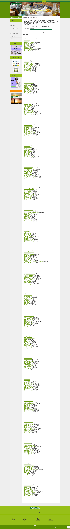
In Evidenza (25, 519)
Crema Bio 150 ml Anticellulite (28, 490)
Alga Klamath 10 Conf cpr (28, 399)
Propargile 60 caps (27, 487)
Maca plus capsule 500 (27, 67)
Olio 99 (25, 53)
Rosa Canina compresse (28, 43)
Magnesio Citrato (26, 44)
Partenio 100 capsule (27, 366)
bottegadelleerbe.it (14, 518)
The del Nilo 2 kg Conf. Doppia (28, 63)
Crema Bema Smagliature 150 (28, 384)
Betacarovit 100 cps (27, 93)
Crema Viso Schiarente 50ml (28, 195)
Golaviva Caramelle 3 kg (28, 145)
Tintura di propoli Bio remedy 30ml (29, 169)
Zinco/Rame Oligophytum (28, 172)
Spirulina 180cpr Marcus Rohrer (29, 465)
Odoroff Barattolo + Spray (28, 125)
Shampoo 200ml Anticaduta (28, 386)
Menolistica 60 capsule (27, 488)
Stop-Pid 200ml (26, 117)
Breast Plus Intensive (27, 281)
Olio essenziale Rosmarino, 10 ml (29, 283)
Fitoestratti (12, 30)
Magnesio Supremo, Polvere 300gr (29, 274)
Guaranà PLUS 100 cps (27, 72)
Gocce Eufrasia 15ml (27, 217)
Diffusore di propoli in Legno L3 (29, 326)
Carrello (37, 518)
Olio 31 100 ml (26, 109)
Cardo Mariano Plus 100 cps (28, 370)
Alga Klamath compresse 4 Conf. (29, 105)
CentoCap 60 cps (26, 360)
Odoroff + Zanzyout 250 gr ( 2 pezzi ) (29, 132)
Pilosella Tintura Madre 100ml (28, 467)
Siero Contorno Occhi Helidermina (29, 64)
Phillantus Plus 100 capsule (28, 296)
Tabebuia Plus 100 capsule (28, 315)
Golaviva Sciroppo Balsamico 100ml (29, 446)
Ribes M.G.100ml (26, 472)
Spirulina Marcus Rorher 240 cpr (29, 316)
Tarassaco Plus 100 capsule (28, 365)
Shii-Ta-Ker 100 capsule (27, 486)
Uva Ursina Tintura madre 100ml (29, 409)
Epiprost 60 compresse (27, 61)
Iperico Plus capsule (27, 493)
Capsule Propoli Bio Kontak (28, 295)
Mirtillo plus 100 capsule (27, 66)
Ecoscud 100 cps (26, 216)
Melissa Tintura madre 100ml (28, 411)
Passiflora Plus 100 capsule (28, 85)
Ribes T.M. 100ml (26, 150)
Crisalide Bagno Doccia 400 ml (28, 402)
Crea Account (37, 522)
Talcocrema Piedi (26, 378)
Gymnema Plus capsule (27, 103)
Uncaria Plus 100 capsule (28, 300)
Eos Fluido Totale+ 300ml (28, 50)
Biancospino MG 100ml (27, 128)
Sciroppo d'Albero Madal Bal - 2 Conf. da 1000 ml (31, 166)
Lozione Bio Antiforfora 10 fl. (28, 389)
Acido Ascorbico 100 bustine (28, 192)
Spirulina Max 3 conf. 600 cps (28, 391)
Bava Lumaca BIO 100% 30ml (28, 222)
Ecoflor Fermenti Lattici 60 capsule (29, 361)
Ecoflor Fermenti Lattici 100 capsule (29, 171)
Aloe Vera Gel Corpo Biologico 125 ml (29, 208)
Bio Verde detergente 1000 (28, 158)
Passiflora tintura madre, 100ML (29, 494)
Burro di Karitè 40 (27, 256)
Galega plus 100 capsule (28, 306)
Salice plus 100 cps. (27, 336)
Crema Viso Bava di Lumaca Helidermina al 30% (31, 212)
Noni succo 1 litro (26, 90)
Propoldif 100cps (26, 325)
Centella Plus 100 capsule (28, 362)
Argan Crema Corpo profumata (28, 347)
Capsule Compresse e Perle (14, 28)
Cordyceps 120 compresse (28, 124)
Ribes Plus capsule (27, 302)
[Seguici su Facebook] (18, 17)
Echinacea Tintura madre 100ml (29, 82)
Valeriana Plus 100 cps (27, 364)
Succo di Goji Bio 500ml (27, 294)
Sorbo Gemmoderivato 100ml (28, 230)
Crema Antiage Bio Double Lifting (29, 112)
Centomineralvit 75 (27, 146)
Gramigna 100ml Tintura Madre (29, 424)
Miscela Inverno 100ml (27, 173)
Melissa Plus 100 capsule (28, 305)
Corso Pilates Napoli (27, 108)
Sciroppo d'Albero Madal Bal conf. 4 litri (30, 48)
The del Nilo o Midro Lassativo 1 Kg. (29, 338)
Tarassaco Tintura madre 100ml (29, 410)
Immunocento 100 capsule (28, 196)
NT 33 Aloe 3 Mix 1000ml (28, 262)
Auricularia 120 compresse (28, 138)
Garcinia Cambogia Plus (28, 368)
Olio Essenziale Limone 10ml (28, 454)
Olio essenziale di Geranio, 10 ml (29, 276)
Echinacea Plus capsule (27, 214)
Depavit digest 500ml (27, 234)
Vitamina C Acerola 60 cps (28, 168)
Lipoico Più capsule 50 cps (28, 104)
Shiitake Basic (26, 41)
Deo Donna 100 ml (27, 379)
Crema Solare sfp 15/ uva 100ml (29, 349)
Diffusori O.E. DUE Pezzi (28, 406)
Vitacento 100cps (26, 215)
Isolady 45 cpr (26, 340)
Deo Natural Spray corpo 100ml (29, 241)
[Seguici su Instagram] (19, 17)
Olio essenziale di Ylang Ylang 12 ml (29, 278)
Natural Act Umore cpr (27, 253)
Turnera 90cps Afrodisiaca (28, 448)
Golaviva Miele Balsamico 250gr (29, 445)
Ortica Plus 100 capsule (27, 297)
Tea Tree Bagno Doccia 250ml (28, 449)
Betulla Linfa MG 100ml (27, 434)
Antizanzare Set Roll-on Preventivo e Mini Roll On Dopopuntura (33, 261)
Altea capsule (26, 148)
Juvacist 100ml (26, 263)
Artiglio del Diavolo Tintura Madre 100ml (30, 428)
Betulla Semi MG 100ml (27, 286)
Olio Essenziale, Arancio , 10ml (28, 450)
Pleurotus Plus (26, 45)
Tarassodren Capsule (27, 149)
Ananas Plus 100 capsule (28, 88)
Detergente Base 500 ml (28, 147)
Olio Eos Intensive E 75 (27, 322)
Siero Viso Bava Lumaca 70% (28, 221)
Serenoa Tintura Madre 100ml (28, 422)
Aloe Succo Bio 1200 (27, 39)
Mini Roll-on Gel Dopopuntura (28, 401)
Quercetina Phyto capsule (28, 159)
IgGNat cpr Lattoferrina (27, 157)
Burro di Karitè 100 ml (27, 341)
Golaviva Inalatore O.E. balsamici (29, 131)
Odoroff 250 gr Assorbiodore (28, 134)
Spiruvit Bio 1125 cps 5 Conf (28, 239)
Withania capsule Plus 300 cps (28, 279)
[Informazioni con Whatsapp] (20, 17)
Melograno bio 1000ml (27, 255)
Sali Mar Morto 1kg (27, 477)
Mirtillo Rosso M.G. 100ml (28, 432)
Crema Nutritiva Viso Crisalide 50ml (29, 176)
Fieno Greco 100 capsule (28, 371)
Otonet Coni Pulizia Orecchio (28, 342)
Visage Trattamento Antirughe (28, 198)
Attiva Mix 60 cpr (26, 62)
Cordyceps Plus (26, 52)
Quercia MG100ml (27, 430)
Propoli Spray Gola (27, 232)
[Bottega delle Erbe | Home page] (16, 4)
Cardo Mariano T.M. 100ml (28, 427)
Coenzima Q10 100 (27, 259)
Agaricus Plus (26, 51)
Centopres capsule (27, 471)
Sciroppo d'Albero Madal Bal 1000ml (29, 442)
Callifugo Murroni (26, 87)
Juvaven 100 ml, (26, 473)
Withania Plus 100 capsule (28, 344)
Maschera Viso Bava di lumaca (28, 209)
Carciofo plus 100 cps (27, 70)
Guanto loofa (26, 463)
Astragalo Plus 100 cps (27, 369)
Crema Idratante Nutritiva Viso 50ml (29, 400)
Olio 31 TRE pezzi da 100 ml (28, 167)
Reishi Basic (26, 47)
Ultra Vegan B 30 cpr (27, 84)
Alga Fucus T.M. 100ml (27, 95)
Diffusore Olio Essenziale (28, 489)
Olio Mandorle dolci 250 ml (28, 359)
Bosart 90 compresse (27, 475)
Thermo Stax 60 (26, 343)
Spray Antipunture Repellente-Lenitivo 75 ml (30, 115)
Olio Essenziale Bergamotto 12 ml (29, 451)
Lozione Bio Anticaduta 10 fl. (28, 390)
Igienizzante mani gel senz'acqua (29, 285)
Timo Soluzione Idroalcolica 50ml (29, 174)
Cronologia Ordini (38, 519)
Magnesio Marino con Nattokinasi (29, 42)
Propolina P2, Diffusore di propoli (29, 254)
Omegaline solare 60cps (28, 470)
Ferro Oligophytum (27, 199)
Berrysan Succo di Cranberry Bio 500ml (30, 265)
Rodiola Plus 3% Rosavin (28, 495)
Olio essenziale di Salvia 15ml (28, 275)
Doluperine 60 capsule (27, 91)
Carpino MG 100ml (27, 237)
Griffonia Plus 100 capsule (28, 298)
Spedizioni (50, 519)
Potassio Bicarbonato (27, 193)
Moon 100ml (26, 339)
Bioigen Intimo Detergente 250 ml (29, 383)
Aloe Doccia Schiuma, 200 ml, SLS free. (30, 73)
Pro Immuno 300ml (27, 324)
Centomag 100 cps (27, 447)
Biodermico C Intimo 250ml (28, 220)
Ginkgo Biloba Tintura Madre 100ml (29, 412)
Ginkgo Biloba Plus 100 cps (28, 367)
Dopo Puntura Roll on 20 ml (28, 130)
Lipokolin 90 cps (26, 231)
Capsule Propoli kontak (27, 106)
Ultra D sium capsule (27, 273)
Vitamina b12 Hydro (27, 69)
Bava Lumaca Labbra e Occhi (28, 210)
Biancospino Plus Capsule (28, 92)
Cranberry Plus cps (27, 175)
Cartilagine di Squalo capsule (28, 89)
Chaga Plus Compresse (27, 46)
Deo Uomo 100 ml (27, 380)
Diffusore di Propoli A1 (27, 408)
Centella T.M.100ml (27, 426)
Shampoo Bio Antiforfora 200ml (29, 387)
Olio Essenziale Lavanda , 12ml (29, 452)
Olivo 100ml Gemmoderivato (28, 431)
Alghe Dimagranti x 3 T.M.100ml (29, 327)
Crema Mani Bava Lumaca (28, 200)
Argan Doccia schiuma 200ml (28, 346)
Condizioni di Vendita (51, 520)
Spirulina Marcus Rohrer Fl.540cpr (29, 189)
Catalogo (25, 518)
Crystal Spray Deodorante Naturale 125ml (30, 469)
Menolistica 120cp (27, 94)
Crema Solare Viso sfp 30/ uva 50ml (29, 348)
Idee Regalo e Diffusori (13, 36)
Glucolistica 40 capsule (27, 405)
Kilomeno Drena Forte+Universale (29, 127)
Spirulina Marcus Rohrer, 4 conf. (29, 328)
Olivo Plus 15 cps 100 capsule (28, 83)
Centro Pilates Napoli (27, 71)
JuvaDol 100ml (26, 474)
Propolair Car (26, 320)
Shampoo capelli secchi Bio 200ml (29, 385)
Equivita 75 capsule (27, 155)
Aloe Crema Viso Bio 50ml (28, 219)
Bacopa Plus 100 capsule (28, 197)
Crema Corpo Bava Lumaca (28, 201)
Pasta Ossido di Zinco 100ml (28, 485)
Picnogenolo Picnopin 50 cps (28, 260)
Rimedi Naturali (13, 25)
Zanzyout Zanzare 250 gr (28, 133)
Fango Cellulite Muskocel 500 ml (29, 156)
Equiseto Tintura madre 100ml (28, 425)
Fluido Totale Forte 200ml (28, 257)
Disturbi (12, 38)
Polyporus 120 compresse (28, 135)
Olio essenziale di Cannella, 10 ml (29, 329)
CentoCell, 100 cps (27, 282)
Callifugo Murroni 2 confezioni (28, 86)
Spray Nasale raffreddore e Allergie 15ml (30, 113)
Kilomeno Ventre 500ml (27, 129)
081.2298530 (13, 519)
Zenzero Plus (26, 299)
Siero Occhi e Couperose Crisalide (29, 177)
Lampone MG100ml (27, 238)
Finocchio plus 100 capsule (28, 307)
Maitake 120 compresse (27, 137)
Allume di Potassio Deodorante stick (29, 65)
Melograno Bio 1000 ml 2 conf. (28, 242)
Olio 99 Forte (26, 407)
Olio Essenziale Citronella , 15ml (29, 453)
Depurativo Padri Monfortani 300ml (29, 264)
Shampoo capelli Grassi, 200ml (29, 319)
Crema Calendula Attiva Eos (28, 318)
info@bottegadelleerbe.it (14, 520)
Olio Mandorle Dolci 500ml (28, 358)
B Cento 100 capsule (27, 154)
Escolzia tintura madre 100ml (28, 413)
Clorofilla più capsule (27, 345)
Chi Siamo (50, 518)
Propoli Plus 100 (26, 303)
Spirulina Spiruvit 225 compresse (29, 187)
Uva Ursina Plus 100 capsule (28, 363)
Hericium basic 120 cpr (27, 40)
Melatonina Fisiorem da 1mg (28, 496)
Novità (24, 520)
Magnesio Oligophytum (27, 498)
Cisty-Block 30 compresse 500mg (29, 444)
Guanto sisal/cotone (27, 464)
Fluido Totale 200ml (27, 258)
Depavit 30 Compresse (27, 233)
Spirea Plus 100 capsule (28, 301)
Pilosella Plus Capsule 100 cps (28, 284)
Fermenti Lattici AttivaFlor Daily (28, 178)
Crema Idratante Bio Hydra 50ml (29, 111)
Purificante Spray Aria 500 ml (28, 114)
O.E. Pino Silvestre (27, 456)
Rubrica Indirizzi (38, 520)
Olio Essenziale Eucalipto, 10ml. (29, 466)
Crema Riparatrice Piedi (27, 381)
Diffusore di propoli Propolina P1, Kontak (30, 321)
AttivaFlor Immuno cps (27, 179)
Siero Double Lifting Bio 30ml (28, 110)
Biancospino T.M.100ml (27, 443)
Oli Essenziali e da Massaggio (14, 33)
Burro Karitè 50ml (27, 357)
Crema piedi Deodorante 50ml (28, 484)
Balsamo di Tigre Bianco (28, 251)
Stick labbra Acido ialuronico (28, 49)
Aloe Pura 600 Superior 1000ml (29, 194)
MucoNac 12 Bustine (27, 235)
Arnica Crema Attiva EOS (28, 317)
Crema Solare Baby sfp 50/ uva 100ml (30, 350)
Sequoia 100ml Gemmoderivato (29, 429)
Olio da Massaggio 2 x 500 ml (28, 323)
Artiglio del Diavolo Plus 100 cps (29, 476)
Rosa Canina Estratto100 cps (28, 213)
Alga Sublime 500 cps (27, 74)
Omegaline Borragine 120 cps (28, 188)
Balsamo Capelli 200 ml (27, 388)
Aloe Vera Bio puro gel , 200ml (28, 497)
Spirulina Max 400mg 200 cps (28, 392)
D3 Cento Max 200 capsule (28, 151)
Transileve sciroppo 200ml (28, 243)
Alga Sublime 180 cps (27, 68)
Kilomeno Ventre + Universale (28, 126)
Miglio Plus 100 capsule (27, 304)
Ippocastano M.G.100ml (27, 421)
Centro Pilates (26, 107)
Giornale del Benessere (51, 522)
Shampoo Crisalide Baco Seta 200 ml (29, 403)
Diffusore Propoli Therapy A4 (28, 211)
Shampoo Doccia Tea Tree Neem (29, 236)
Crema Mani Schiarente (27, 191)
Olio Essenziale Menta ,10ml (28, 455)
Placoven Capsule (27, 218)
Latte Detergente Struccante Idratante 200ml (30, 491)
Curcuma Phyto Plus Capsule (28, 170)
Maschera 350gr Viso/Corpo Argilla (29, 492)
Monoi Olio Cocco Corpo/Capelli (29, 252)
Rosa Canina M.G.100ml (28, 420)
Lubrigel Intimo (26, 382)
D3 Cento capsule (27, 152)
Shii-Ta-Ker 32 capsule (27, 404)
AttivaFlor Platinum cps (27, 180)
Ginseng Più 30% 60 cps (28, 337)
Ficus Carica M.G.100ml (27, 433)
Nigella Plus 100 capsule (28, 190)
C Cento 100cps (26, 153)
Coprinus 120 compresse (28, 136)
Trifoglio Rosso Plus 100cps (28, 280)
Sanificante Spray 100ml (28, 240)
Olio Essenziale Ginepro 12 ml (28, 277)
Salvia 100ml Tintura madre (28, 423)
